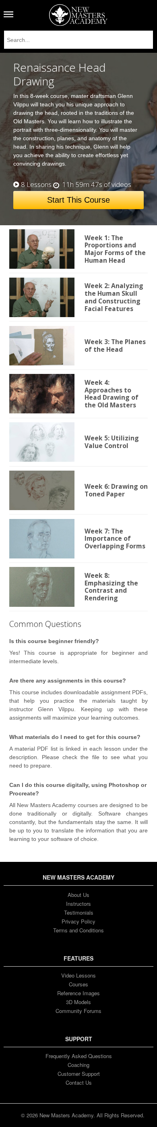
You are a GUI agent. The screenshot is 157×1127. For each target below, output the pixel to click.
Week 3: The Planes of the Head (115, 345)
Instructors (78, 903)
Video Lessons (78, 975)
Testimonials (78, 912)
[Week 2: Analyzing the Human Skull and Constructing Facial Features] (41, 297)
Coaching (78, 1065)
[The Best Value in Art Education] (78, 15)
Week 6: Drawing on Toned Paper (116, 490)
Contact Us (79, 1082)
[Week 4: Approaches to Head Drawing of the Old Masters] (41, 393)
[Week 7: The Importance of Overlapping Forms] (41, 538)
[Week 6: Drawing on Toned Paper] (41, 490)
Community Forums (78, 1011)
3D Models (78, 1002)
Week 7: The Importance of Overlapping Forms (115, 538)
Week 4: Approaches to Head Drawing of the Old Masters (111, 393)
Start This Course (78, 199)
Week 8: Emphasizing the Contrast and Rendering (111, 586)
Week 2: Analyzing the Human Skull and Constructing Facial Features (114, 297)
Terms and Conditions (78, 930)
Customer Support (79, 1073)
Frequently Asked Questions (78, 1056)
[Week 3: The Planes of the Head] (41, 345)
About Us (78, 895)
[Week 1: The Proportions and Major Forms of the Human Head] (41, 249)
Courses (78, 984)
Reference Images (78, 993)
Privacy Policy (78, 921)
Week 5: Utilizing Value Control (112, 442)
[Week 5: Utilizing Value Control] (41, 442)
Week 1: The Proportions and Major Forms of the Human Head (115, 249)
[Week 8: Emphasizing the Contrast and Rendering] (41, 586)
